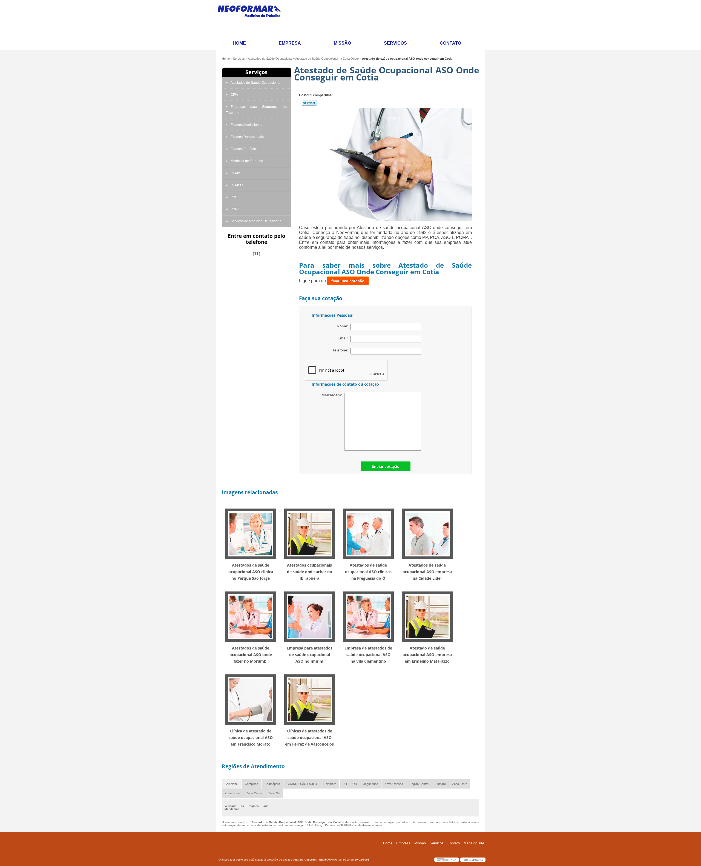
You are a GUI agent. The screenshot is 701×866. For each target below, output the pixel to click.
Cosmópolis (272, 784)
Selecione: (232, 784)
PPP (234, 197)
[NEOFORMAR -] (252, 18)
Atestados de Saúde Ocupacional (255, 83)
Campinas (251, 784)
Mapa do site (474, 843)
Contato (450, 43)
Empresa (290, 43)
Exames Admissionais (247, 125)
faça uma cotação (347, 281)
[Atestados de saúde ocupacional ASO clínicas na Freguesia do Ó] (368, 533)
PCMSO (237, 185)
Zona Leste (459, 784)
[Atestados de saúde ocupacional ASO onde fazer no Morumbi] (250, 616)
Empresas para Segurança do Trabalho (256, 110)
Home (239, 43)
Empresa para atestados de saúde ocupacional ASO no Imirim (309, 654)
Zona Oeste (254, 793)
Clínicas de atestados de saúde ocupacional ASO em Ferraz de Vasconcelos (309, 737)
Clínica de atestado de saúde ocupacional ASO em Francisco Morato (251, 737)
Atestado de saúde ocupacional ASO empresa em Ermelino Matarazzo (427, 654)
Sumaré (440, 784)
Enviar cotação (386, 466)
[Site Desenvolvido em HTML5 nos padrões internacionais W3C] (446, 860)
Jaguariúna (370, 784)
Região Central (419, 784)
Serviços (395, 43)
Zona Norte (232, 793)
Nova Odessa (393, 784)
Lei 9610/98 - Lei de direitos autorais (359, 825)
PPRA (235, 209)
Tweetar (309, 103)
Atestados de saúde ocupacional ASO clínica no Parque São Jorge (250, 571)
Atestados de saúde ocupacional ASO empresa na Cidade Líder (427, 571)
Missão (342, 43)
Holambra (329, 784)
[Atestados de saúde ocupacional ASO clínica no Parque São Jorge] (250, 533)
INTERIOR (350, 784)
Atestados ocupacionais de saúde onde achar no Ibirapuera (309, 571)
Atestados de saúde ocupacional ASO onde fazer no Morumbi (250, 654)
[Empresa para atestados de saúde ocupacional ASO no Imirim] (309, 616)
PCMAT (236, 173)
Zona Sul (274, 793)
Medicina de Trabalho (247, 161)
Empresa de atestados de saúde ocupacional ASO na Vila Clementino (368, 654)
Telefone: (341, 350)
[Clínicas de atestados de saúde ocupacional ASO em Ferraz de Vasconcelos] (309, 699)
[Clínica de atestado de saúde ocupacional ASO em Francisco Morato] (250, 699)
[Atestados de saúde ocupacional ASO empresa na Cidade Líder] (427, 533)
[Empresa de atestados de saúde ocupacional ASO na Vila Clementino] (368, 616)
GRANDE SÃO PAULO (301, 784)
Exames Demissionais (247, 137)
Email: (344, 338)
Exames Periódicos (245, 149)
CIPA (234, 95)
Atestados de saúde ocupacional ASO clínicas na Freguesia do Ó (368, 571)
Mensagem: (332, 395)
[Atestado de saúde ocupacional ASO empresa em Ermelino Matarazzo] (427, 616)
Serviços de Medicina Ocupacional (256, 221)
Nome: (343, 326)
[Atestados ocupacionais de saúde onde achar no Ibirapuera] (309, 533)
